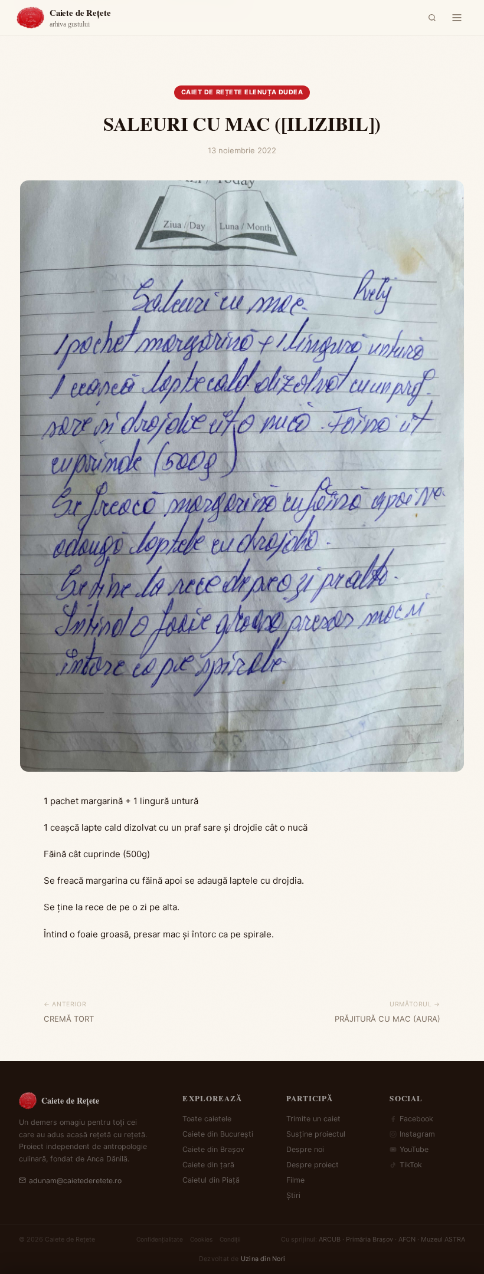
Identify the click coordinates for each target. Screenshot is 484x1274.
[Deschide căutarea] (432, 17)
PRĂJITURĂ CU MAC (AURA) (387, 1018)
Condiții (230, 1239)
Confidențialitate (159, 1239)
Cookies (201, 1239)
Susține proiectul (315, 1134)
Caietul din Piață (211, 1180)
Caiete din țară (208, 1164)
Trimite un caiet (313, 1118)
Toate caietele (206, 1118)
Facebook (416, 1118)
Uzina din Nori (263, 1259)
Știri (293, 1195)
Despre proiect (312, 1164)
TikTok (411, 1164)
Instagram (417, 1134)
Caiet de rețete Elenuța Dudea (242, 92)
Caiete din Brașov (213, 1149)
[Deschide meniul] (456, 17)
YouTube (414, 1149)
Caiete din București (217, 1134)
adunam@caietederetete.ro (75, 1180)
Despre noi (305, 1149)
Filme (295, 1180)
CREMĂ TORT (69, 1018)
